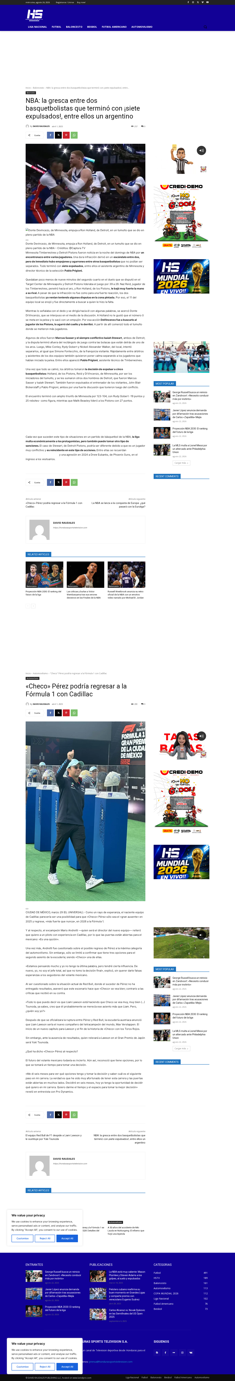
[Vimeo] (203, 2)
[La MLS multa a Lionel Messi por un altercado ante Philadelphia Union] (162, 450)
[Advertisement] (117, 57)
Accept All (67, 1366)
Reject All (45, 1366)
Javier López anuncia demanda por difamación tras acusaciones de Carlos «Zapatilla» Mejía (190, 413)
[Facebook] (188, 2)
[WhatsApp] (74, 135)
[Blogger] (157, 1352)
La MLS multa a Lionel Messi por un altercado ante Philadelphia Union (190, 449)
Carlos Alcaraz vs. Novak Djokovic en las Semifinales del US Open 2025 (127, 1313)
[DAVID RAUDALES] (28, 126)
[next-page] (33, 606)
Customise (23, 1366)
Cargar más (180, 462)
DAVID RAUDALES (41, 126)
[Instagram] (193, 2)
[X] (198, 2)
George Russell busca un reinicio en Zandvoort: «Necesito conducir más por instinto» (191, 395)
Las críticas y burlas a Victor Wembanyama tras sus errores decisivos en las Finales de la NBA (84, 594)
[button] (205, 27)
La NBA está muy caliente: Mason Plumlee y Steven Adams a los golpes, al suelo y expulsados (127, 1275)
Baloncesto (38, 87)
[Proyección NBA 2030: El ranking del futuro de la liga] (44, 575)
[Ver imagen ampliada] (27, 240)
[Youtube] (207, 2)
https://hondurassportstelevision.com (70, 527)
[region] (45, 1356)
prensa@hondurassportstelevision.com (110, 1361)
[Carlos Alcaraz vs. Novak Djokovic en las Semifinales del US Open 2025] (98, 1314)
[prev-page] (28, 606)
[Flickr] (173, 1352)
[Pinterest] (66, 135)
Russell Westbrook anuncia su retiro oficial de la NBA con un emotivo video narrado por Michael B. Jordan (126, 594)
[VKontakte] (191, 1352)
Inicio (28, 87)
